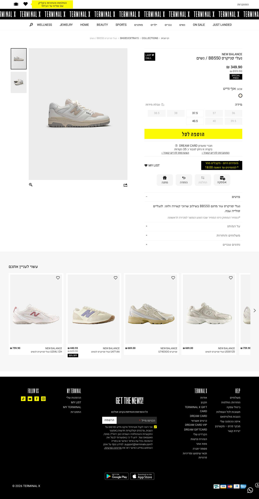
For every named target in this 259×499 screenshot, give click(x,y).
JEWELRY (66, 24)
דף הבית (165, 38)
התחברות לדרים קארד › (215, 152)
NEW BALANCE (232, 54)
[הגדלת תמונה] (31, 185)
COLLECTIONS (150, 38)
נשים (182, 24)
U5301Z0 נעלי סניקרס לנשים (220, 351)
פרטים (236, 197)
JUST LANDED (222, 24)
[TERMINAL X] (129, 14)
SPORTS (121, 24)
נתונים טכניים (231, 245)
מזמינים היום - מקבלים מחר (221, 163)
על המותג (233, 226)
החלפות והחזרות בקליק (52, 3)
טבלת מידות (153, 104)
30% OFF (73, 355)
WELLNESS (44, 24)
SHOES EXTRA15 (129, 38)
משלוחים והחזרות (228, 235)
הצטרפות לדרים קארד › (175, 152)
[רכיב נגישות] (256, 485)
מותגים (138, 24)
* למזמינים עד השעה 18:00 (221, 167)
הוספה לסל (193, 134)
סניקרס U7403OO (167, 351)
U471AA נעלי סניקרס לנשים (105, 351)
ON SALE (199, 24)
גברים (168, 24)
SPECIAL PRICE (236, 76)
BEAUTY (102, 24)
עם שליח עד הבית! (52, 6)
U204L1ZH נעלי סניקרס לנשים (46, 351)
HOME (84, 24)
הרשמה (109, 420)
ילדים (154, 24)
